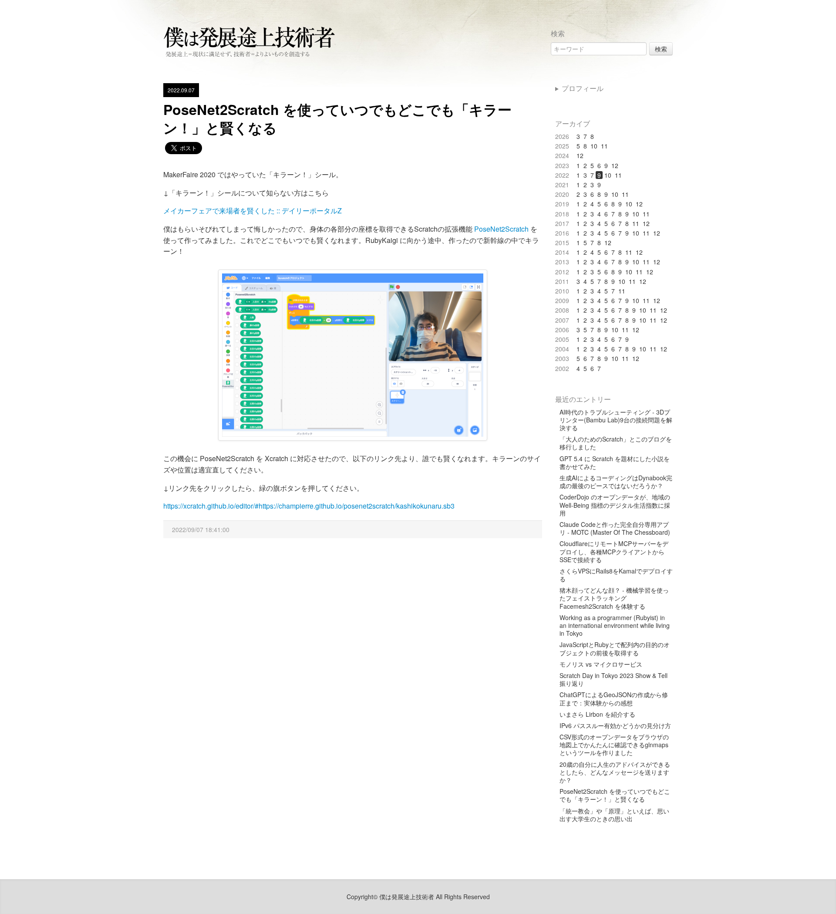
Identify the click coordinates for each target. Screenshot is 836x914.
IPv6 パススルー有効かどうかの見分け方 (615, 725)
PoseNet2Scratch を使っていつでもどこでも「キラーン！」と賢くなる (337, 118)
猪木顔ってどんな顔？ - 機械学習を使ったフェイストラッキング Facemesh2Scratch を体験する (614, 598)
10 (593, 146)
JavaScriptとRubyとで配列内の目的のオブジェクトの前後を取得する (615, 648)
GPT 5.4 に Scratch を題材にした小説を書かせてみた (615, 462)
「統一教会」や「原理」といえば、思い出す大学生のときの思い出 (614, 815)
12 (579, 155)
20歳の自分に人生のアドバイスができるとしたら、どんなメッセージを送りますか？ (615, 772)
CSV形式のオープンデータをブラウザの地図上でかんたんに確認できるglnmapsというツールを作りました (614, 745)
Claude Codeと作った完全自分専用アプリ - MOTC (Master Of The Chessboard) (615, 528)
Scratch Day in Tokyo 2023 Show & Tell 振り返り (613, 679)
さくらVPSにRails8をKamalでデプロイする (616, 575)
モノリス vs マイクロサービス (601, 664)
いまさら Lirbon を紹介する (597, 714)
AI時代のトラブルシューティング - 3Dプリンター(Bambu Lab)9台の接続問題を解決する (616, 420)
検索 (661, 48)
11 (604, 146)
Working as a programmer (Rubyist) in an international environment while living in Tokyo (615, 625)
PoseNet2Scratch (501, 229)
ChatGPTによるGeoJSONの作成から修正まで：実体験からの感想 (614, 698)
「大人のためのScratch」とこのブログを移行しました (616, 443)
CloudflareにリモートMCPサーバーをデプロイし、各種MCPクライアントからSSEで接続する (614, 551)
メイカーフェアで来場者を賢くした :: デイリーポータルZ (252, 211)
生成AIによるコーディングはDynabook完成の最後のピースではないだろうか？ (616, 481)
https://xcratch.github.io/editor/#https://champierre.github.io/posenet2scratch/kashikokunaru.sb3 (309, 506)
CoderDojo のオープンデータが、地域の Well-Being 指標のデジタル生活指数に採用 (615, 505)
